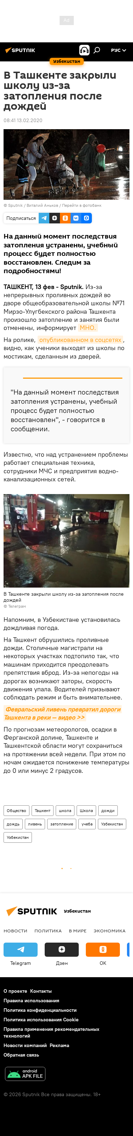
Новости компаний (25, 1045)
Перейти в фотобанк (81, 205)
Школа (86, 810)
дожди (108, 810)
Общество (16, 810)
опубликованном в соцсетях (80, 340)
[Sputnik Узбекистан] (21, 53)
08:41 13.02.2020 (23, 120)
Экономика (110, 930)
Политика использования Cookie (41, 1019)
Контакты (41, 991)
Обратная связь (21, 1055)
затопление (61, 824)
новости (15, 930)
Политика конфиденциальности (40, 1010)
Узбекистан (112, 824)
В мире (78, 930)
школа (65, 810)
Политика (48, 930)
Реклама (59, 1045)
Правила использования (31, 1000)
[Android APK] (25, 1075)
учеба (87, 824)
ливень (35, 824)
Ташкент (42, 810)
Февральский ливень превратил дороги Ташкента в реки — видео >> (63, 713)
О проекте (15, 991)
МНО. (88, 328)
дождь (13, 824)
